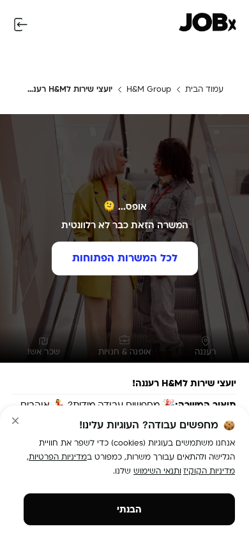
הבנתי (129, 510)
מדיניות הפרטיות (58, 457)
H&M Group (148, 89)
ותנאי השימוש (157, 471)
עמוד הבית (204, 89)
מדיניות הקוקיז (209, 471)
